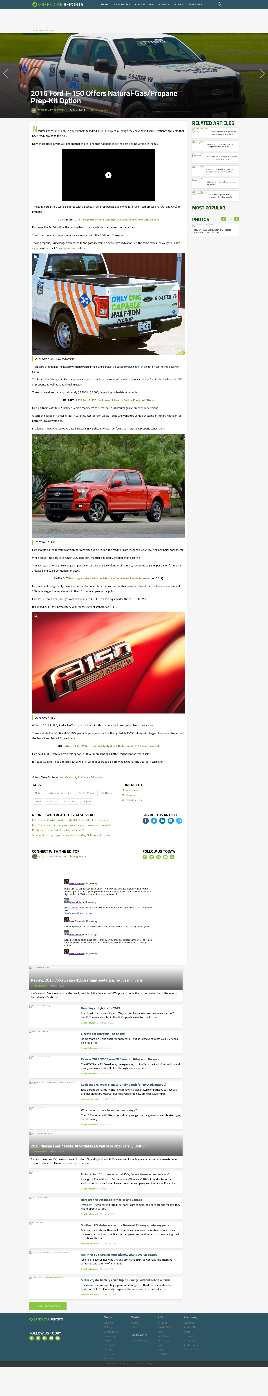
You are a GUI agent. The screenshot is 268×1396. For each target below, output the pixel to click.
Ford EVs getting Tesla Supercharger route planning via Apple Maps (223, 133)
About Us (189, 1322)
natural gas (52, 801)
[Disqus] (108, 917)
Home (34, 30)
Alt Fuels (50, 30)
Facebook (70, 777)
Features (108, 1358)
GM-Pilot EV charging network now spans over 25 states (119, 1254)
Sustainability (111, 1331)
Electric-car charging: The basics (103, 1033)
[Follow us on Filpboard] (172, 857)
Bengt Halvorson (39, 986)
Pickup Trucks (70, 801)
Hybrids (163, 4)
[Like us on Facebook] (145, 857)
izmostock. (156, 1363)
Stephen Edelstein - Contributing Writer (62, 856)
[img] (146, 821)
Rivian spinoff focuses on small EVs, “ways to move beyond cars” (125, 1174)
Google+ (97, 777)
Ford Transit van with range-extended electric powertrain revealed (71, 825)
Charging (108, 1322)
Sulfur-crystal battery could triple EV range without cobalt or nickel (126, 1280)
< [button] (223, 219)
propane (87, 801)
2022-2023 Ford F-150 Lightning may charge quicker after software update (219, 170)
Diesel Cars (109, 1354)
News (104, 4)
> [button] (236, 219)
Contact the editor (134, 800)
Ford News (106, 793)
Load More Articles (48, 1306)
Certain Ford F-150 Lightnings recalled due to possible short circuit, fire (220, 145)
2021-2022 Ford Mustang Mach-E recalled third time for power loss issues (221, 158)
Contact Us (190, 1327)
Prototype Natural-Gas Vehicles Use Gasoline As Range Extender (109, 578)
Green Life (195, 4)
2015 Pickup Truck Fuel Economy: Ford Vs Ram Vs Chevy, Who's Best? (116, 219)
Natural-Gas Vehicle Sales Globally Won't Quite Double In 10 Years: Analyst (112, 746)
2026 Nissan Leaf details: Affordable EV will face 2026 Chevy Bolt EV (89, 1145)
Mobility (108, 1327)
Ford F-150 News (87, 793)
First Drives (122, 4)
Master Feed (164, 1327)
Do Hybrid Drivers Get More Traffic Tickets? (58, 830)
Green (38, 801)
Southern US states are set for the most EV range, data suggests (125, 1225)
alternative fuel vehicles (61, 793)
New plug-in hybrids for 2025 (100, 1008)
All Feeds (162, 1322)
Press (187, 1331)
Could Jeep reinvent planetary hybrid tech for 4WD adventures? (124, 1084)
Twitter (82, 777)
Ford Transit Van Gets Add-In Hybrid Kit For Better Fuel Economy (70, 820)
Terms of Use (191, 1336)
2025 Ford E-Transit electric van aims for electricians (221, 183)
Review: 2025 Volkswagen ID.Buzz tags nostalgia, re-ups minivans (87, 979)
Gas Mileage (110, 1336)
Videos (134, 1327)
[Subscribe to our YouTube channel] (165, 857)
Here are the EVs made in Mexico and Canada (111, 1199)
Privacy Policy (191, 1349)
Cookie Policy (191, 1345)
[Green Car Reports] (57, 4)
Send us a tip (131, 790)
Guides (178, 4)
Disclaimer (189, 1340)
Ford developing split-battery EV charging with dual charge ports (220, 195)
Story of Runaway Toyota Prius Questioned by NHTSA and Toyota (71, 835)
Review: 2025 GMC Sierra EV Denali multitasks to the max (120, 1059)
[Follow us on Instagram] (158, 857)
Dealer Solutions (139, 1340)
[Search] (228, 4)
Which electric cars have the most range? (109, 1110)
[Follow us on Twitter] (151, 857)
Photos (135, 1322)
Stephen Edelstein (50, 110)
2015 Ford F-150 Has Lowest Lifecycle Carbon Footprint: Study (115, 400)
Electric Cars (144, 4)
